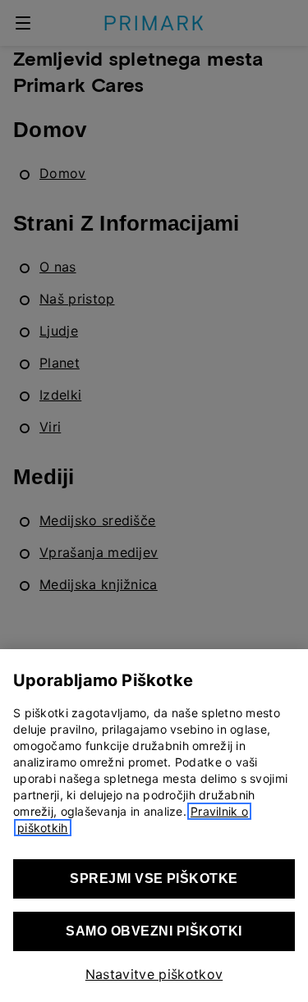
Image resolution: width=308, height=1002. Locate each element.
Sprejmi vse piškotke (154, 878)
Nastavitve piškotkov (154, 974)
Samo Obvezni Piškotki (153, 931)
